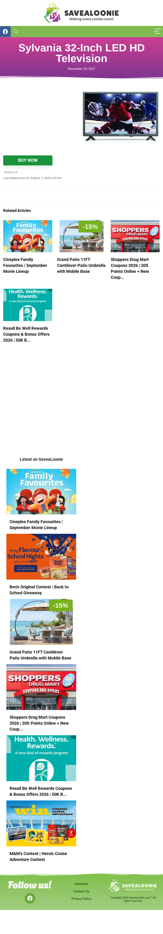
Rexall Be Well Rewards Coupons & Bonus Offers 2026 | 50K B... (26, 334)
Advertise (81, 884)
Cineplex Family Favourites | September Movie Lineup (25, 265)
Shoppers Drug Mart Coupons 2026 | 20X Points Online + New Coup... (39, 723)
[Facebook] (30, 898)
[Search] (16, 31)
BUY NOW (28, 160)
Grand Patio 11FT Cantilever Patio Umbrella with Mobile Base (81, 265)
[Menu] (158, 31)
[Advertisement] (42, 119)
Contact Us (81, 891)
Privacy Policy (81, 899)
